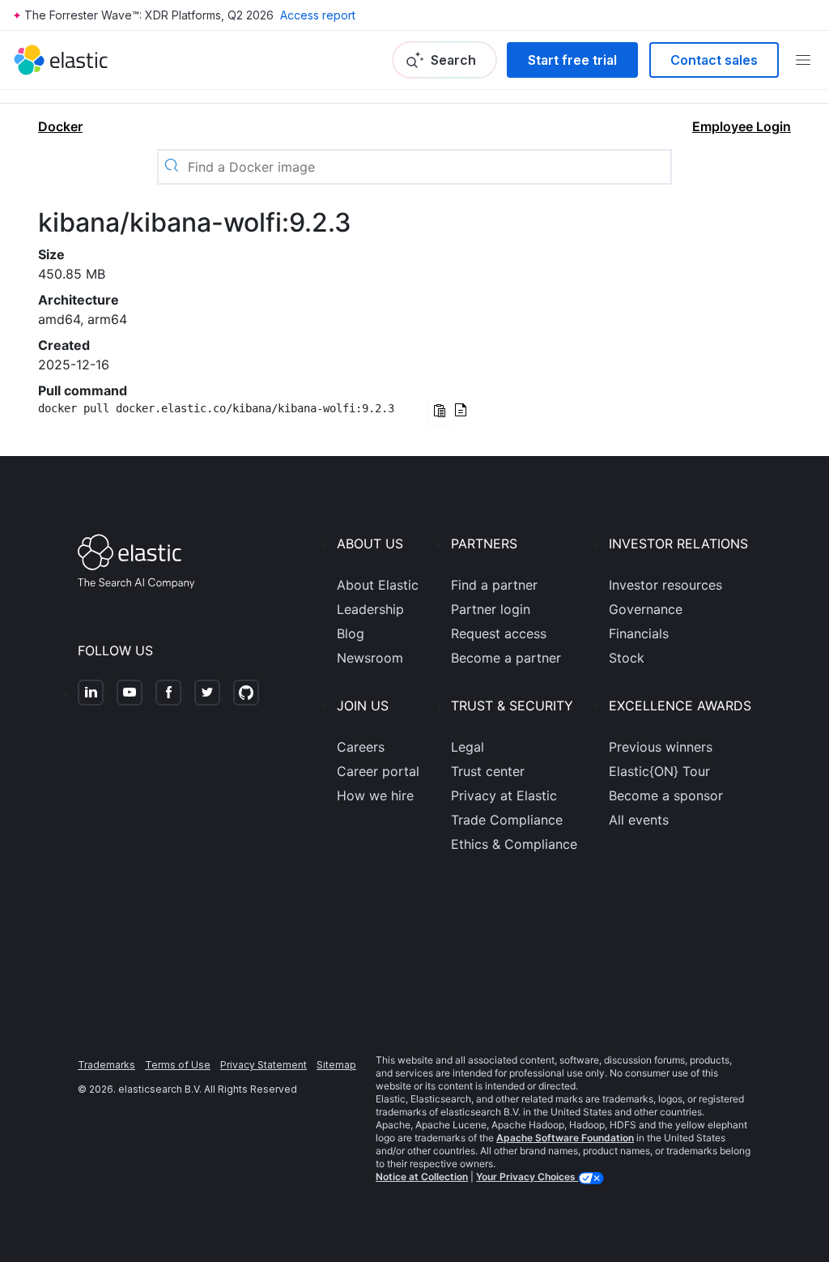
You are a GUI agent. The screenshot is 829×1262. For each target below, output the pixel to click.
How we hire (375, 795)
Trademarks (106, 1065)
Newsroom (370, 658)
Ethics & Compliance (514, 844)
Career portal (378, 771)
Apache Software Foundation (565, 1138)
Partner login (490, 609)
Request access (498, 633)
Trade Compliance (507, 820)
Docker (60, 126)
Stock (626, 658)
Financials (639, 633)
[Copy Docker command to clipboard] (440, 412)
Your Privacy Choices (527, 1176)
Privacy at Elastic (504, 795)
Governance (645, 609)
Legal (467, 747)
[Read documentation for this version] (460, 411)
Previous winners (660, 747)
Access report (317, 15)
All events (639, 820)
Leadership (370, 609)
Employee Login (741, 126)
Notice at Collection (422, 1176)
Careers (361, 747)
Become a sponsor (666, 795)
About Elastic (378, 585)
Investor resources (665, 585)
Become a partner (506, 658)
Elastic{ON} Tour (659, 771)
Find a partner (494, 585)
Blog (350, 633)
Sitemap (336, 1065)
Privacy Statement (263, 1065)
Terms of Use (177, 1065)
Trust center (488, 771)
